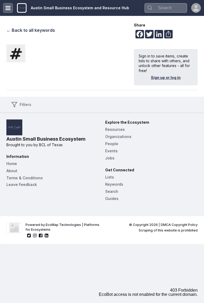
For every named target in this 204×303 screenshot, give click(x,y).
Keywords (114, 184)
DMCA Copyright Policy (179, 225)
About (11, 170)
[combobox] (165, 8)
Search (111, 191)
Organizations (118, 136)
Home (11, 163)
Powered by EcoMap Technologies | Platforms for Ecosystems (63, 227)
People (111, 143)
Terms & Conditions (24, 178)
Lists (109, 177)
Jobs (109, 158)
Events (111, 151)
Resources (115, 129)
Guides (111, 198)
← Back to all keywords (30, 30)
